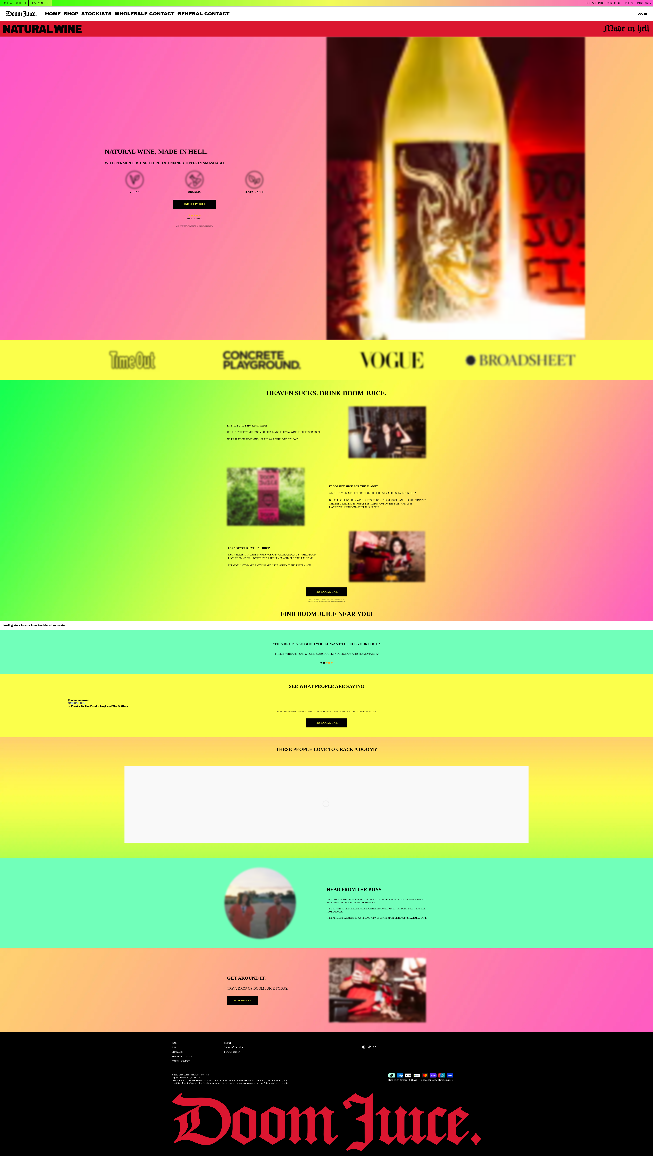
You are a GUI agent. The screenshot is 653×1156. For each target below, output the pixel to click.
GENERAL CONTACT (203, 13)
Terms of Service (233, 1047)
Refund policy (232, 1052)
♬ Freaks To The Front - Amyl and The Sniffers (98, 706)
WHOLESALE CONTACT (144, 13)
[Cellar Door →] (14, 3)
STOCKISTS (96, 13)
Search (227, 1043)
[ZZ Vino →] (40, 3)
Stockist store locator (51, 625)
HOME (53, 13)
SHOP (71, 13)
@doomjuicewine (78, 700)
